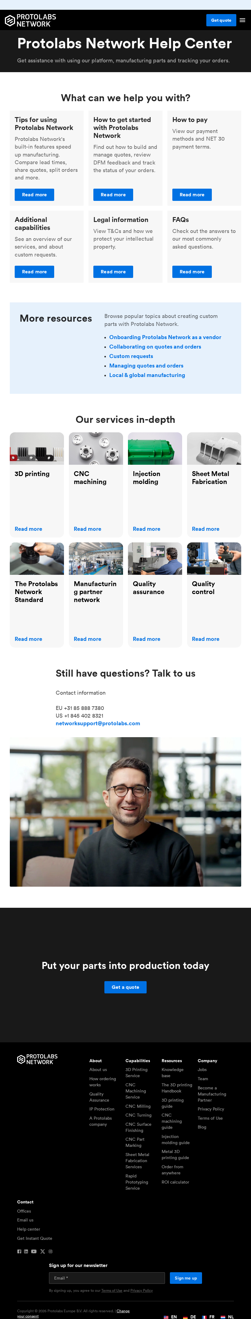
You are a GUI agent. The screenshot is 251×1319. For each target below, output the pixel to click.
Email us (25, 1220)
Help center (28, 1229)
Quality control (205, 546)
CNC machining (89, 436)
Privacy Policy (211, 1109)
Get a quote (125, 987)
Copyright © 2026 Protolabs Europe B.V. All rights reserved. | (73, 1314)
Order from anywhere (172, 1170)
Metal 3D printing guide (175, 1154)
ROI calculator (175, 1182)
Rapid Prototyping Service (137, 1182)
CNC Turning (139, 1115)
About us (98, 1069)
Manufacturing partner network (89, 550)
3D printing (24, 436)
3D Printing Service (137, 1072)
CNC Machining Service (136, 1091)
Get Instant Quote (34, 1238)
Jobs (202, 1069)
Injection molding (149, 436)
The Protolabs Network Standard (32, 550)
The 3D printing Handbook (177, 1088)
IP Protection (101, 1109)
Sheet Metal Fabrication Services (137, 1160)
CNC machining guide (172, 1121)
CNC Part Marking (135, 1142)
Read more (34, 194)
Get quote (221, 20)
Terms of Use (210, 1118)
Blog (202, 1127)
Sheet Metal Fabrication (202, 440)
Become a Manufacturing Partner (212, 1094)
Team (203, 1078)
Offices (24, 1211)
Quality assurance (150, 546)
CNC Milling (138, 1106)
